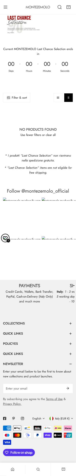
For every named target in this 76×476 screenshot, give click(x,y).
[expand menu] (5, 7)
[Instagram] (22, 418)
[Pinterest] (13, 418)
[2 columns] (68, 97)
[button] (68, 7)
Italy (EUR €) (62, 418)
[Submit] (68, 388)
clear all (51, 135)
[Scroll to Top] (69, 454)
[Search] (59, 7)
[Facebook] (4, 418)
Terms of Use (54, 399)
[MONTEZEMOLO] (38, 7)
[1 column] (58, 97)
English (36, 418)
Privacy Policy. (12, 404)
